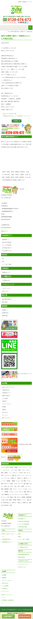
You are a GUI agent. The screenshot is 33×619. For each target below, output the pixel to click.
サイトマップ (29, 1)
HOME (8, 31)
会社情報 (24, 1)
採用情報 (4, 409)
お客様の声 (4, 401)
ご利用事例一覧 (16, 121)
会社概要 (4, 406)
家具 (3, 258)
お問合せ (19, 1)
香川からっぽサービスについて (8, 387)
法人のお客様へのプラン (7, 250)
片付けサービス (5, 291)
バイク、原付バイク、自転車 (16, 472)
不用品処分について (6, 272)
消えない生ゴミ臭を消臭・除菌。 (10, 113)
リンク (3, 597)
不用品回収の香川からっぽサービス (15, 609)
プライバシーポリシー (6, 404)
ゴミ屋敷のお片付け (6, 280)
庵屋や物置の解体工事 (6, 299)
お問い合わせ (5, 412)
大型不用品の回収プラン (7, 247)
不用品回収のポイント (6, 392)
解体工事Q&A (5, 302)
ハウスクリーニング (6, 288)
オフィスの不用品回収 (6, 245)
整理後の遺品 (5, 315)
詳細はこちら (4, 231)
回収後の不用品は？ (6, 395)
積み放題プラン (22, 518)
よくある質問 (5, 398)
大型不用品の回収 (22, 526)
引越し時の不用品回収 (6, 242)
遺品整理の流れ (5, 312)
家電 (3, 261)
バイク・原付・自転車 (6, 264)
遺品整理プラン (5, 310)
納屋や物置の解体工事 (23, 554)
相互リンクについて (6, 417)
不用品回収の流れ (5, 390)
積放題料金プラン (5, 239)
